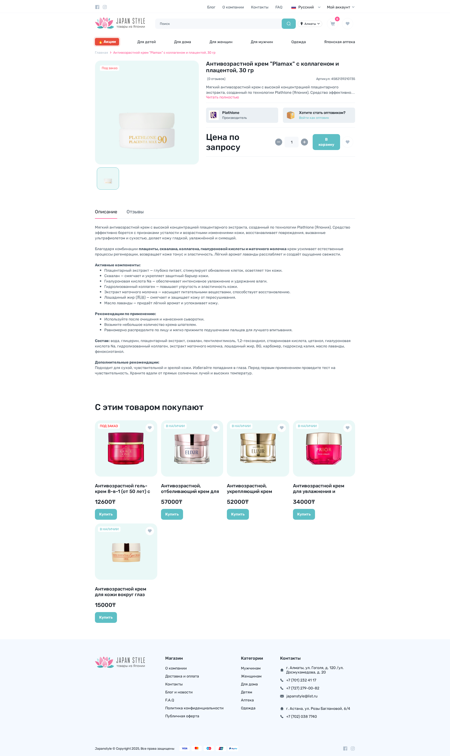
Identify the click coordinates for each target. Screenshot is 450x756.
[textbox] (307, 7)
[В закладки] (347, 142)
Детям (246, 692)
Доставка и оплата (182, 676)
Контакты (259, 7)
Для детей (146, 42)
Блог (211, 7)
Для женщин (221, 42)
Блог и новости (179, 692)
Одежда (298, 42)
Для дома (182, 42)
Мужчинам (251, 668)
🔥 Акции (107, 41)
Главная (101, 53)
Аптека (247, 700)
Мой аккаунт (338, 7)
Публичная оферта (182, 716)
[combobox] (307, 7)
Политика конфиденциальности (194, 708)
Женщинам (251, 676)
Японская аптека (339, 42)
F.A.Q (169, 700)
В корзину (326, 142)
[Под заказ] (147, 112)
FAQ (278, 7)
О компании (233, 7)
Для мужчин (262, 42)
